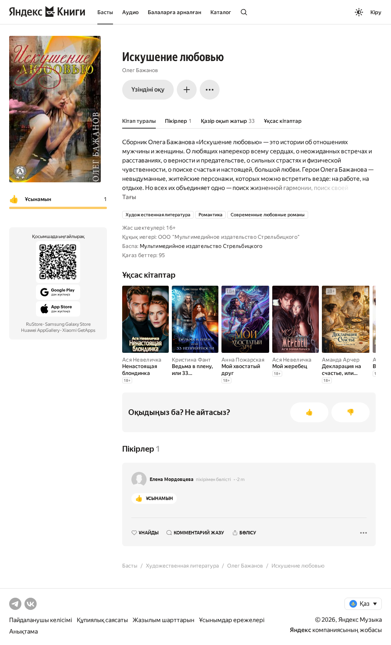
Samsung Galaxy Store (67, 324)
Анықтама (23, 631)
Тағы (129, 197)
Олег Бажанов (140, 70)
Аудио (130, 12)
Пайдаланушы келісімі (40, 620)
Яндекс (300, 630)
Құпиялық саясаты (102, 620)
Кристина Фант (191, 360)
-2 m (240, 479)
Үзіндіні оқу (148, 89)
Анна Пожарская (242, 360)
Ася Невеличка (142, 360)
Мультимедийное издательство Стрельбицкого (201, 246)
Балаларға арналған (174, 12)
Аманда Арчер (340, 360)
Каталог (220, 12)
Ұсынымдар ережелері (232, 620)
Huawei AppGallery (40, 330)
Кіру (375, 12)
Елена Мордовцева (172, 479)
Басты (105, 12)
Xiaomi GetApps (78, 330)
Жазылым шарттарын (163, 620)
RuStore (34, 324)
